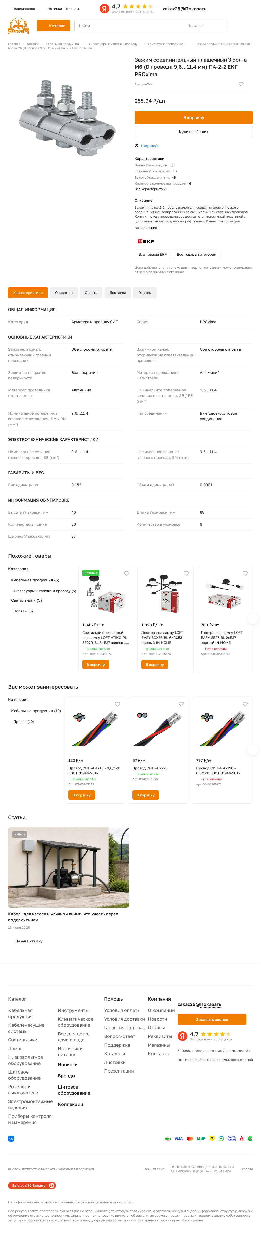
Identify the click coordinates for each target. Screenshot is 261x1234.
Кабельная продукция (35, 580)
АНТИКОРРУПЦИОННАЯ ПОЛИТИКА (201, 1171)
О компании (161, 1010)
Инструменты (73, 1010)
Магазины (159, 1045)
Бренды (66, 1075)
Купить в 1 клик (194, 131)
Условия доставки (124, 1019)
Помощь (113, 999)
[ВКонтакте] (12, 1139)
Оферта (246, 1169)
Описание (64, 292)
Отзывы (145, 292)
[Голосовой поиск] (212, 25)
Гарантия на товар (124, 1027)
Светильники (26, 600)
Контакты (159, 1053)
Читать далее (192, 1220)
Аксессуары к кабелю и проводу (44, 591)
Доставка (118, 292)
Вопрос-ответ (119, 1036)
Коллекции (70, 1104)
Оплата (91, 292)
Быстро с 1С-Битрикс (28, 1185)
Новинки (68, 1064)
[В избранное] (241, 84)
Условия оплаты (122, 1010)
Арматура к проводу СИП (94, 321)
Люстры (23, 611)
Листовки (115, 1062)
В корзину (193, 117)
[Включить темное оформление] (233, 9)
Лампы (15, 1048)
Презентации (119, 1071)
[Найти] (221, 25)
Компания (159, 999)
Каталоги (114, 1053)
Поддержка (117, 1045)
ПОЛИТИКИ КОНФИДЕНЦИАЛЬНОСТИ (202, 1167)
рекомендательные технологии (106, 1202)
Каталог (17, 999)
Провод (23, 721)
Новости (157, 1019)
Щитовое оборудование (74, 1090)
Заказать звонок (212, 1019)
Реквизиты (160, 1036)
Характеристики (28, 292)
